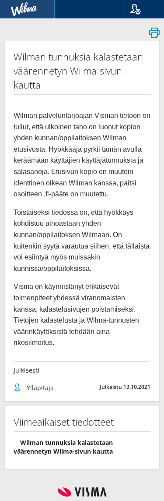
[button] (141, 9)
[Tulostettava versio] (154, 35)
